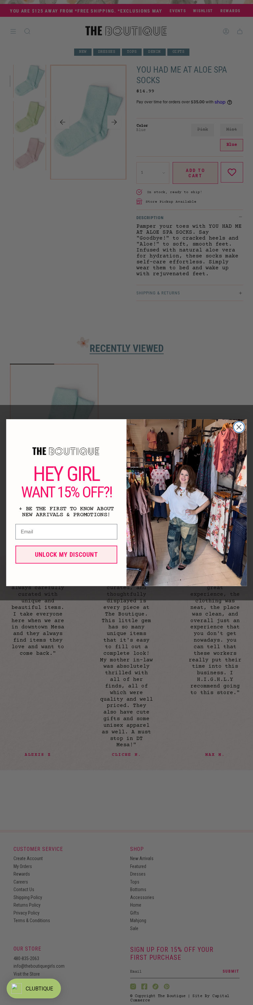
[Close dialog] (239, 426)
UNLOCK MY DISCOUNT (66, 554)
